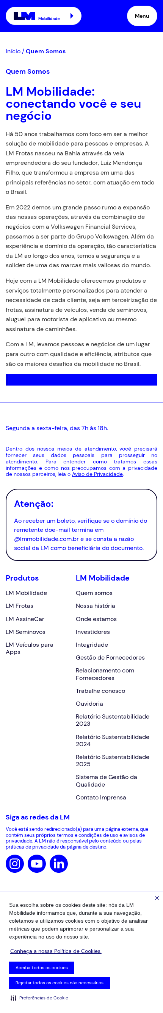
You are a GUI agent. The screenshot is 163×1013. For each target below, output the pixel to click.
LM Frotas (19, 605)
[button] (39, 998)
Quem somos (94, 592)
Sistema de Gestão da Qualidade (106, 780)
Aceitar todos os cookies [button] (42, 968)
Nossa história (95, 605)
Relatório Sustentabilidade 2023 (112, 720)
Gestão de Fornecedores (110, 657)
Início (13, 51)
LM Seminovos (25, 631)
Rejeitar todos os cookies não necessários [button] (59, 983)
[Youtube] (37, 864)
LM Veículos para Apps (29, 648)
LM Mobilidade (26, 592)
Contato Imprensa (101, 797)
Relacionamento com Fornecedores (105, 674)
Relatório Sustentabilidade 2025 (112, 760)
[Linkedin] (59, 864)
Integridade (92, 644)
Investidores (93, 631)
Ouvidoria (89, 703)
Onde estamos (96, 619)
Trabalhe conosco (100, 690)
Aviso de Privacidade (97, 474)
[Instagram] (15, 864)
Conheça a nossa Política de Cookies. (56, 951)
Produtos (22, 578)
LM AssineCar (25, 619)
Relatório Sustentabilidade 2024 (112, 740)
